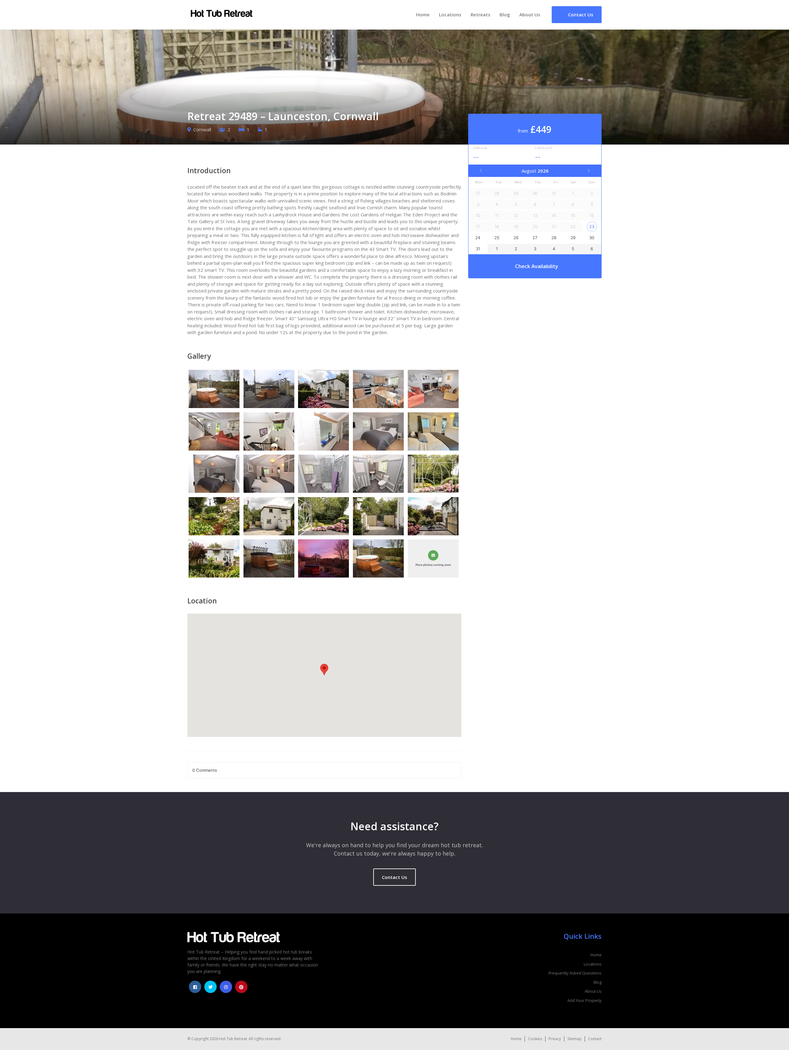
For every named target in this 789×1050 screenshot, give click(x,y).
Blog (505, 14)
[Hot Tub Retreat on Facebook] (195, 987)
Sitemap (574, 1038)
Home (423, 14)
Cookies (535, 1038)
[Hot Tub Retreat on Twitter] (210, 987)
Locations (450, 14)
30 (591, 237)
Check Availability (536, 266)
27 (535, 237)
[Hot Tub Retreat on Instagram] (226, 987)
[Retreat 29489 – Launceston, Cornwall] (214, 390)
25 (496, 237)
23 (591, 226)
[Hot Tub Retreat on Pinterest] (241, 987)
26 (515, 237)
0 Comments (204, 770)
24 (477, 237)
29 (572, 237)
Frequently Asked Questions (575, 973)
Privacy (555, 1038)
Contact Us (394, 877)
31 (478, 248)
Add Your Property (584, 1000)
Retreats (480, 14)
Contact (595, 1038)
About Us (529, 14)
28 (553, 237)
